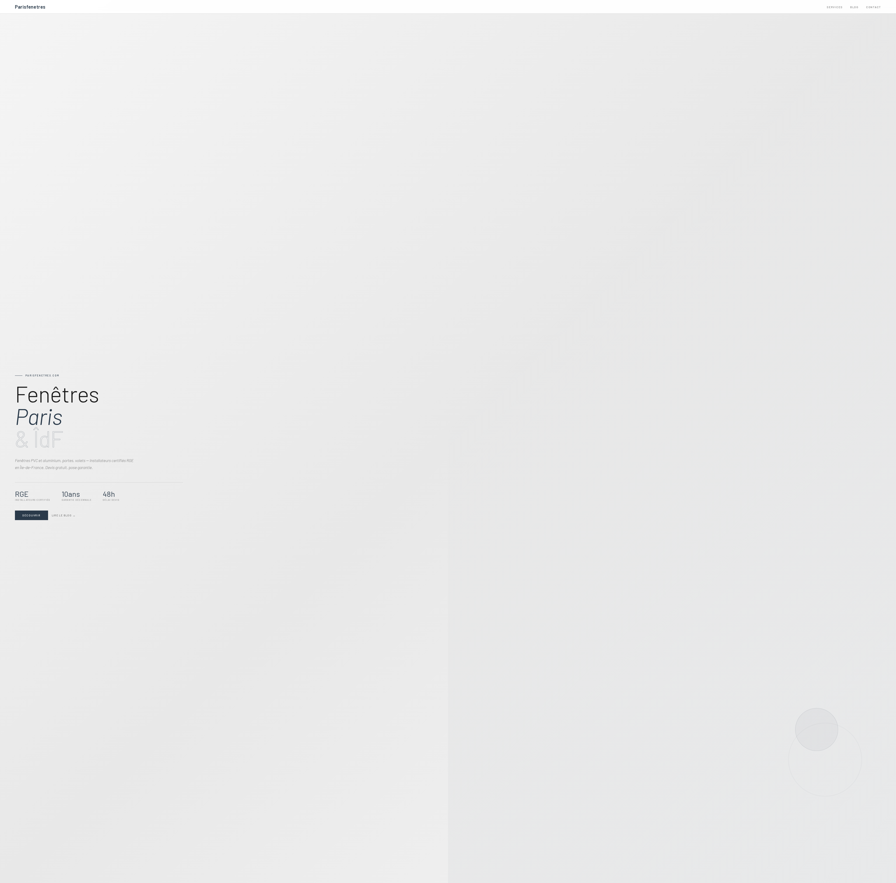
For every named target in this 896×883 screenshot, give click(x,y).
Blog (854, 7)
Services (835, 7)
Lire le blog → (64, 515)
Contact (873, 7)
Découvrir (31, 515)
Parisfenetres (30, 7)
